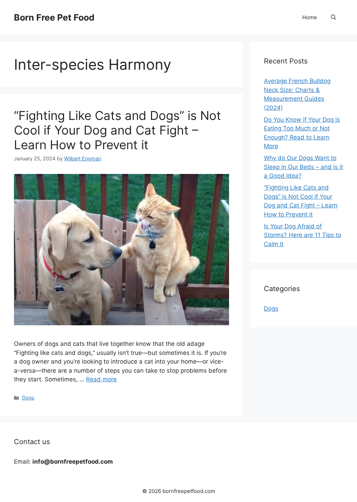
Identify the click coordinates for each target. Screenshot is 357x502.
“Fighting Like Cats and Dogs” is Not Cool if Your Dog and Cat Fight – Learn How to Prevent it (117, 130)
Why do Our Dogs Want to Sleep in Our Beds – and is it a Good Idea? (303, 166)
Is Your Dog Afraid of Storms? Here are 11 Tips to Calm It (302, 235)
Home (309, 17)
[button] (333, 17)
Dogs (28, 398)
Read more (101, 379)
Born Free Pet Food (54, 17)
